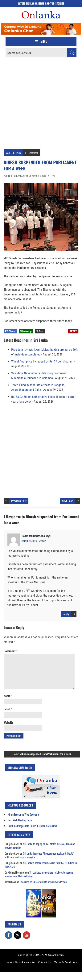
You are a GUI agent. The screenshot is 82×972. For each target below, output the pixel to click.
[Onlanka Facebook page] (8, 933)
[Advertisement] (41, 104)
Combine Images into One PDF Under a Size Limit (32, 826)
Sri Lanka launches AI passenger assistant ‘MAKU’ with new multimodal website (39, 855)
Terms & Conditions (65, 962)
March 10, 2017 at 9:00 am (34, 540)
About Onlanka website (21, 962)
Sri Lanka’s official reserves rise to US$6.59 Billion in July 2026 (41, 865)
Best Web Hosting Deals (20, 820)
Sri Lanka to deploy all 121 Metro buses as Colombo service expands (40, 846)
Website (9, 722)
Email (8, 709)
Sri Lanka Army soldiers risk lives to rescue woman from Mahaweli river (39, 874)
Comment (33, 153)
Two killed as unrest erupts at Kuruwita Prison (43, 882)
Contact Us (44, 962)
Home (16, 754)
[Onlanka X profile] (17, 933)
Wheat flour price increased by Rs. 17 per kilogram (42, 361)
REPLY (73, 331)
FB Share (10, 331)
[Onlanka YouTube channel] (26, 933)
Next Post (67, 501)
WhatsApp (25, 331)
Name (8, 695)
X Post (39, 331)
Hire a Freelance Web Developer (24, 814)
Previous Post (19, 501)
